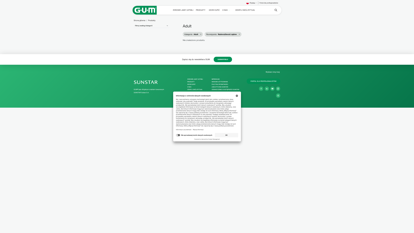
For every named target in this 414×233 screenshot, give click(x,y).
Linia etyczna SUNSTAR (220, 87)
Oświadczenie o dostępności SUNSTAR (225, 89)
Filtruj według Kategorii (143, 26)
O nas (225, 10)
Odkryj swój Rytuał (245, 10)
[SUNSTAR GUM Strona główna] (145, 10)
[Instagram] (278, 89)
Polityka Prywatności (220, 84)
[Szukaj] (274, 10)
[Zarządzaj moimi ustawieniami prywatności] (278, 95)
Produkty (200, 10)
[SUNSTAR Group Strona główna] (155, 82)
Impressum (216, 79)
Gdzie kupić (214, 10)
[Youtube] (272, 89)
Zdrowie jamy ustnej (183, 10)
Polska (252, 3)
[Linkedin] (267, 89)
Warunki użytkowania (220, 81)
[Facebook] (261, 89)
